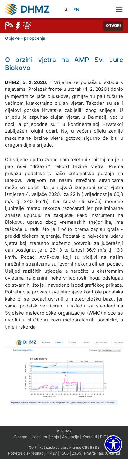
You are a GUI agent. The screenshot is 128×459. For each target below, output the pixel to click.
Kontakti (89, 437)
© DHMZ (64, 431)
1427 (52, 453)
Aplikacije (70, 437)
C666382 (90, 447)
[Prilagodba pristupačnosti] (113, 444)
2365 (76, 453)
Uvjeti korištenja (44, 437)
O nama (20, 437)
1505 (64, 453)
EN (76, 9)
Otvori (113, 25)
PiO (103, 437)
